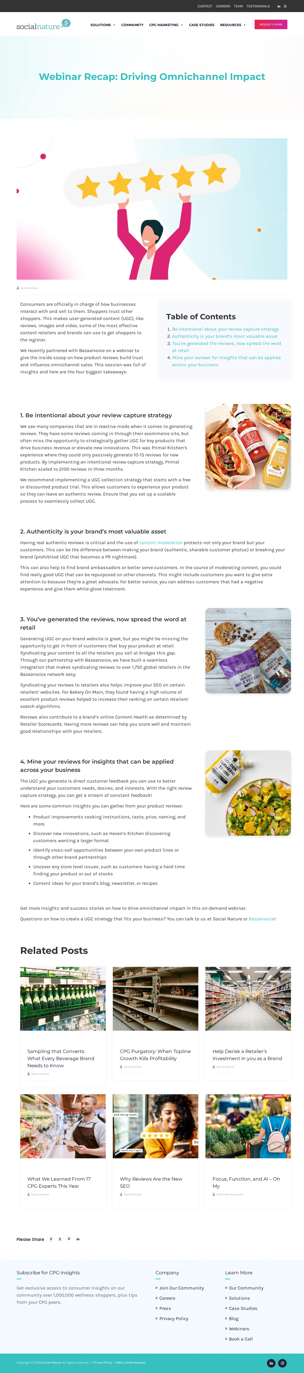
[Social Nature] (44, 24)
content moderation (161, 542)
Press (165, 1308)
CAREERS (223, 6)
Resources (230, 25)
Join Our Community (181, 1288)
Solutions (100, 25)
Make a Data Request (131, 1362)
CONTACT (205, 6)
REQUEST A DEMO (271, 24)
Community (132, 25)
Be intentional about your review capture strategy (225, 329)
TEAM (238, 6)
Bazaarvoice (261, 919)
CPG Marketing (164, 25)
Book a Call (241, 1339)
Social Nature (51, 1362)
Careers (167, 1298)
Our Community (246, 1288)
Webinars (239, 1328)
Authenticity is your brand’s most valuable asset (225, 336)
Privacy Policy (173, 1318)
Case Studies (201, 25)
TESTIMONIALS (258, 6)
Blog (233, 1318)
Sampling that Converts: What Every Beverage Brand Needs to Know (61, 1058)
